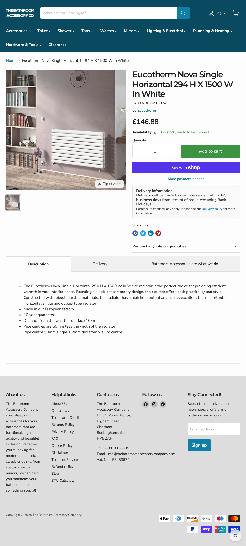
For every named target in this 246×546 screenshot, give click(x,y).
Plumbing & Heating (211, 30)
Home (11, 60)
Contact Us (60, 410)
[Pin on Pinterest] (158, 233)
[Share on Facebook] (135, 233)
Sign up (199, 445)
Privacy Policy (62, 431)
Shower (65, 30)
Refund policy (62, 466)
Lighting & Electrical (165, 30)
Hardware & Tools (22, 44)
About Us (59, 403)
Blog (55, 473)
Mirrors (131, 30)
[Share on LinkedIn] (151, 233)
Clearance (58, 44)
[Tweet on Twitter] (143, 233)
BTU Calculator (63, 480)
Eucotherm (146, 110)
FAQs (55, 438)
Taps (86, 30)
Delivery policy (212, 209)
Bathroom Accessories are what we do (184, 263)
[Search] (183, 13)
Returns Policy (62, 424)
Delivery (100, 263)
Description (38, 264)
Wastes (107, 30)
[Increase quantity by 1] (171, 151)
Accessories (17, 30)
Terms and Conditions (68, 417)
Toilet (43, 30)
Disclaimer (59, 452)
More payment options (186, 179)
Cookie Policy (62, 445)
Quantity (139, 140)
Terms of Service (64, 459)
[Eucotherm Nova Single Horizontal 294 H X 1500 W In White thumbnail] (13, 202)
